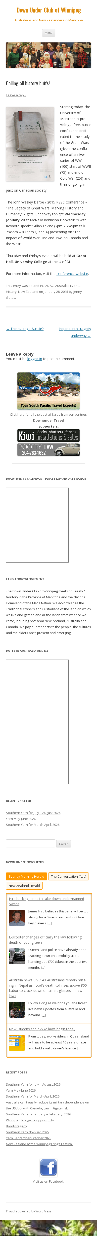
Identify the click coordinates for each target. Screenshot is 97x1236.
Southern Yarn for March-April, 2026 (32, 824)
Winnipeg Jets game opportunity (30, 1120)
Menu (48, 32)
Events (75, 285)
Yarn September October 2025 (28, 1138)
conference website (72, 273)
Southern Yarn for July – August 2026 (33, 812)
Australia (62, 285)
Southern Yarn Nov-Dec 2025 (27, 1132)
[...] (50, 923)
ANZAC (49, 285)
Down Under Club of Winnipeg (48, 10)
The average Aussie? (25, 328)
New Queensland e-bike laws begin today (42, 1029)
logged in (34, 358)
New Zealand (28, 291)
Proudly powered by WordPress (28, 1211)
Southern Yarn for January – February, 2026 (38, 1114)
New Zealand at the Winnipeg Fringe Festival (39, 1144)
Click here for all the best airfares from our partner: (48, 417)
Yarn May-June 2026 (21, 818)
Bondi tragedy (16, 1126)
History (11, 291)
